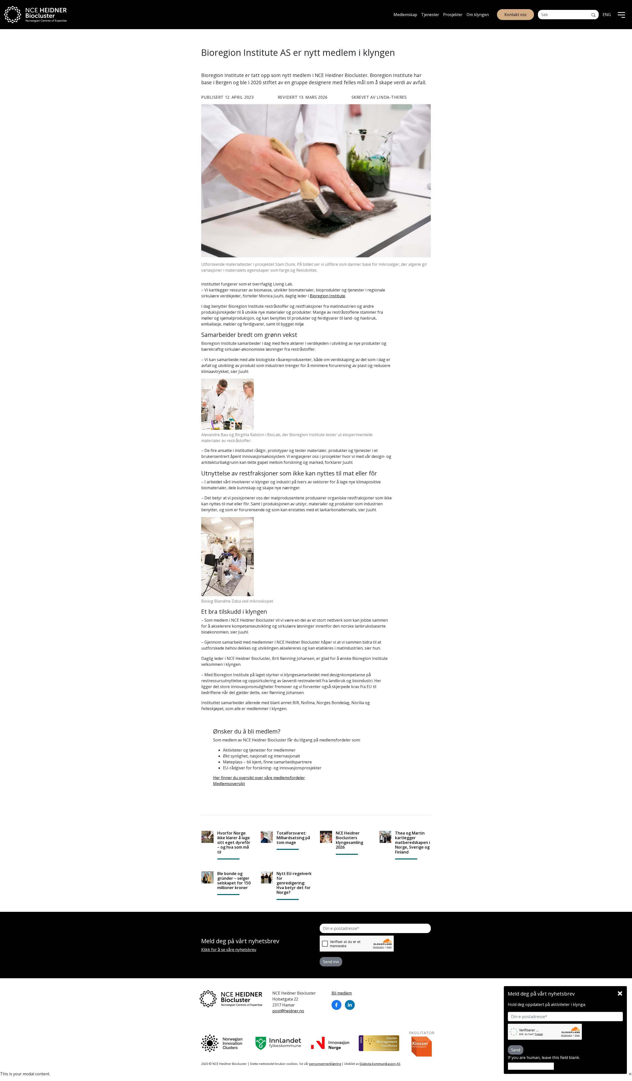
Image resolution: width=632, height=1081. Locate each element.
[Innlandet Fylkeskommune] (278, 1043)
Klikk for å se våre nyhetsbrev (228, 949)
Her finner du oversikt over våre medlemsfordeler (259, 777)
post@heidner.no (288, 1011)
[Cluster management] (379, 1043)
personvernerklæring (325, 1063)
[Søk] (593, 14)
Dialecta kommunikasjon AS (380, 1063)
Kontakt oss (515, 14)
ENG (607, 14)
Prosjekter (453, 14)
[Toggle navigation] (621, 14)
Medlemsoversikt (229, 783)
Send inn (331, 961)
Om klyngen (478, 14)
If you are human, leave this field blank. (544, 1057)
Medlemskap (405, 14)
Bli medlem (342, 993)
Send (515, 1050)
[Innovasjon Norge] (330, 1043)
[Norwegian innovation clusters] (222, 1043)
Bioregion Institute (327, 296)
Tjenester (430, 14)
